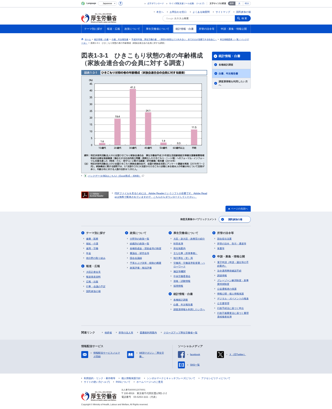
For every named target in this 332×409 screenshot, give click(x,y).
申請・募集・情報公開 (231, 256)
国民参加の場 (243, 12)
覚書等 (220, 248)
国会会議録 (136, 258)
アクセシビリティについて (215, 378)
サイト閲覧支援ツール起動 (181, 3)
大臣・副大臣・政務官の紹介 (189, 238)
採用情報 (178, 286)
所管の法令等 (225, 232)
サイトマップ (223, 12)
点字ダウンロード (155, 3)
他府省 (108, 332)
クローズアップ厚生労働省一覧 (180, 332)
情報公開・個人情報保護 (230, 293)
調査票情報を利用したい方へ (233, 83)
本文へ (160, 12)
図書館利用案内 (148, 332)
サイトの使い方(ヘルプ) (97, 381)
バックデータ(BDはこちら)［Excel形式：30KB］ (114, 175)
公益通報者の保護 (227, 288)
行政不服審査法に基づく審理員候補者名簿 (233, 315)
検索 (244, 18)
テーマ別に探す (95, 232)
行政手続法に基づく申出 (230, 308)
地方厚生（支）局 (183, 258)
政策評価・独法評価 (141, 267)
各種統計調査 (226, 64)
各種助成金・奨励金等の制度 (145, 248)
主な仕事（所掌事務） (185, 253)
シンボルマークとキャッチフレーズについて (171, 378)
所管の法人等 (126, 332)
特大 (247, 3)
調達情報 (222, 275)
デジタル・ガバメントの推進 (233, 298)
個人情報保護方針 (131, 378)
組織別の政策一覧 (139, 243)
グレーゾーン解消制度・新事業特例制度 (233, 282)
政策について (138, 232)
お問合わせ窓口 (178, 12)
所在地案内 (179, 248)
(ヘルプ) (200, 3)
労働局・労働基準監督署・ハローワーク (189, 265)
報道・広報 (93, 266)
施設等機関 (179, 271)
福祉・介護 (92, 243)
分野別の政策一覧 (139, 238)
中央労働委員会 (181, 276)
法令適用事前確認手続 (229, 270)
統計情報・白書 (229, 56)
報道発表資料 (93, 276)
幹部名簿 (178, 243)
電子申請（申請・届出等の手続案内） (233, 264)
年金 (88, 253)
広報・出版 (92, 281)
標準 (232, 3)
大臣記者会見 (93, 272)
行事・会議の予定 (95, 286)
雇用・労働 (92, 248)
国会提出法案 (224, 238)
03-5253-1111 (140, 397)
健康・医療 (92, 238)
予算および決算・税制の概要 (145, 263)
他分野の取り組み (95, 258)
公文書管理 (223, 303)
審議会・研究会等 (139, 253)
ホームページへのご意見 (149, 381)
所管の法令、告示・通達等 (231, 243)
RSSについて (123, 381)
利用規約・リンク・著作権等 (99, 378)
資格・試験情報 (181, 281)
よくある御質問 (201, 12)
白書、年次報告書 (228, 73)
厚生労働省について (185, 232)
